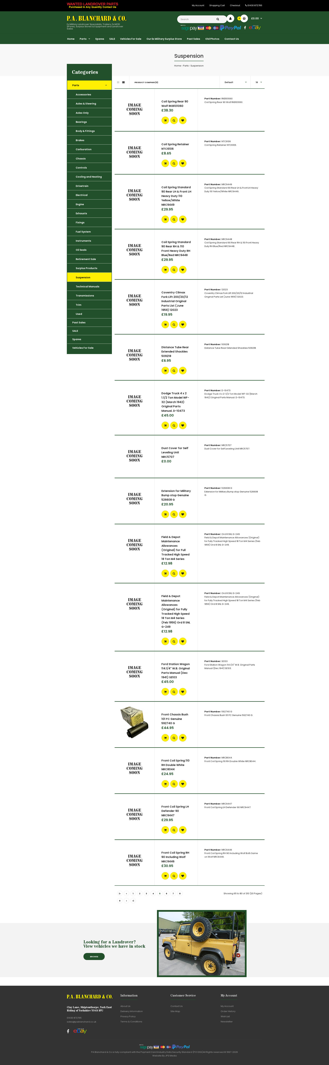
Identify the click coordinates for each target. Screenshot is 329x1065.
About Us (125, 1006)
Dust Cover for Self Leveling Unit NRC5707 (174, 452)
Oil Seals (81, 250)
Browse (94, 956)
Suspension (197, 65)
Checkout (235, 5)
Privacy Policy (128, 1016)
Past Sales (79, 322)
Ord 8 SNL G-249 (231, 534)
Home (177, 65)
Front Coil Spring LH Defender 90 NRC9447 (175, 811)
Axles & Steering (86, 103)
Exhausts (81, 213)
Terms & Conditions (131, 1021)
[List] (123, 82)
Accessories (83, 94)
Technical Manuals (87, 286)
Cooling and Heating (89, 176)
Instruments (83, 241)
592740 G (227, 711)
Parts (186, 65)
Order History (228, 1011)
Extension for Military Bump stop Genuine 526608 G (176, 495)
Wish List (225, 1016)
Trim (78, 305)
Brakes (80, 140)
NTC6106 (226, 141)
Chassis (81, 158)
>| (133, 900)
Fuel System (83, 231)
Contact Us (176, 1006)
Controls (81, 167)
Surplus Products (86, 268)
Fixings (80, 222)
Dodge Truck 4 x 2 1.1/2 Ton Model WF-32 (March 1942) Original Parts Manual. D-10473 (175, 402)
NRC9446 (227, 849)
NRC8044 (227, 757)
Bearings (81, 122)
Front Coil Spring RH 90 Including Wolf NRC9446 (175, 857)
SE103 (225, 661)
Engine (80, 204)
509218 (225, 344)
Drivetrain (82, 186)
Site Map (175, 1011)
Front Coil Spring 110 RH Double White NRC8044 (175, 765)
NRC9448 (227, 239)
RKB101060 (227, 98)
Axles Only (82, 113)
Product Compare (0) (146, 82)
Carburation (84, 149)
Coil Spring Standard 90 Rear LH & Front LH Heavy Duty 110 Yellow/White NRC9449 (176, 196)
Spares (76, 339)
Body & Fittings (85, 131)
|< (120, 893)
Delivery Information (131, 1011)
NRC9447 (227, 803)
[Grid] (118, 82)
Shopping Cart (217, 5)
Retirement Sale (86, 259)
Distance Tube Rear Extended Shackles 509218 (175, 351)
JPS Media (171, 1055)
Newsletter (227, 1021)
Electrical (82, 195)
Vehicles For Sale (83, 348)
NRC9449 (227, 184)
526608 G (227, 488)
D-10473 (226, 390)
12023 (225, 289)
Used (79, 314)
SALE (75, 331)
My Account (198, 5)
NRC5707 (226, 445)
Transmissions (85, 295)
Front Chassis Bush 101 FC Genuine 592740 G (174, 719)
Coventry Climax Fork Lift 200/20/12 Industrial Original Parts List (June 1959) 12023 (174, 301)
